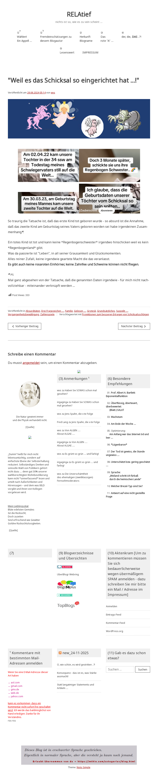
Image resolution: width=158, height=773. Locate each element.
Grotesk (91, 311)
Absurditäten (33, 311)
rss (10, 720)
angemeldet (31, 363)
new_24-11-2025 (75, 652)
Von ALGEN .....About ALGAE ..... (69, 432)
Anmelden (111, 606)
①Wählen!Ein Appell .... (24, 36)
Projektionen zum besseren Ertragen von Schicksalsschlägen (115, 314)
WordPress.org (114, 631)
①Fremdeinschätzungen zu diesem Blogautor (55, 36)
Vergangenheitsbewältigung (23, 314)
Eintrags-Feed (113, 614)
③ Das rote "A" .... (107, 37)
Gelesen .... (80, 311)
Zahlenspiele (47, 314)
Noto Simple (83, 767)
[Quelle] (30, 427)
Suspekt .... (122, 311)
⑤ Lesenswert (67, 50)
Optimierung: (127, 434)
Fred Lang (62, 422)
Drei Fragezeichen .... (52, 311)
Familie (69, 311)
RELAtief (79, 14)
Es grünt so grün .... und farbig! (82, 453)
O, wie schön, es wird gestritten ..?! (76, 664)
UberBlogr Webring (68, 574)
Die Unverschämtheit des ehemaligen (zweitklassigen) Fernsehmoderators (75, 477)
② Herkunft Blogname (86, 37)
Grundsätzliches (106, 311)
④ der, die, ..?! (131, 37)
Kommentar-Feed (115, 623)
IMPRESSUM (90, 52)
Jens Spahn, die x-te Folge (79, 413)
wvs (53, 92)
